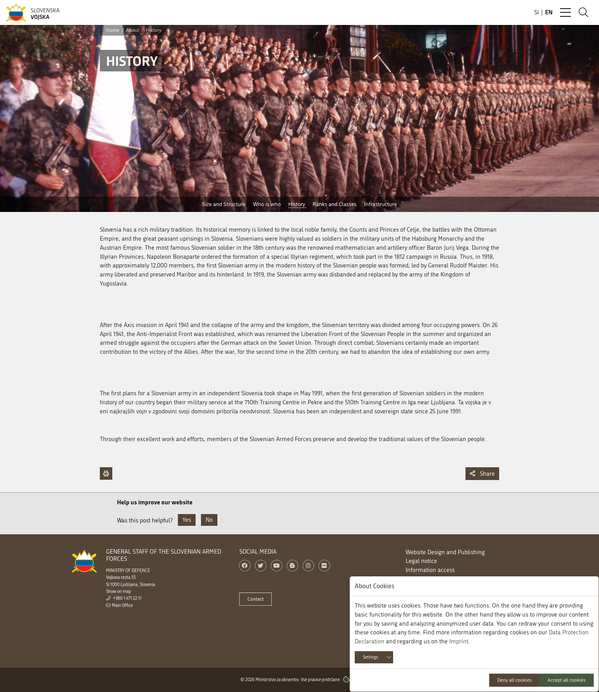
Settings (370, 657)
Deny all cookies (514, 680)
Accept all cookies (567, 680)
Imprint (458, 641)
